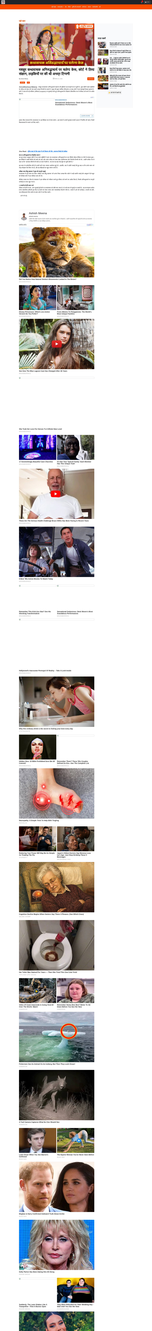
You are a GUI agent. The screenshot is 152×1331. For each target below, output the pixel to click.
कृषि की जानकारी (76, 7)
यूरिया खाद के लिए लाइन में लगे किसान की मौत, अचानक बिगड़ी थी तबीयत (47, 151)
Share (91, 78)
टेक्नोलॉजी (95, 7)
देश (66, 7)
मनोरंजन (84, 7)
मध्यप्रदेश (60, 7)
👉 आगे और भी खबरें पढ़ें (115, 92)
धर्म (100, 7)
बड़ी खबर (53, 7)
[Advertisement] (72, 13)
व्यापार (89, 7)
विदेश (69, 7)
